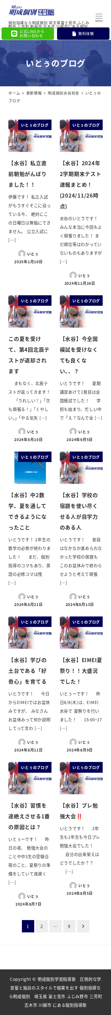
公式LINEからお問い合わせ (31, 33)
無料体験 (86, 33)
